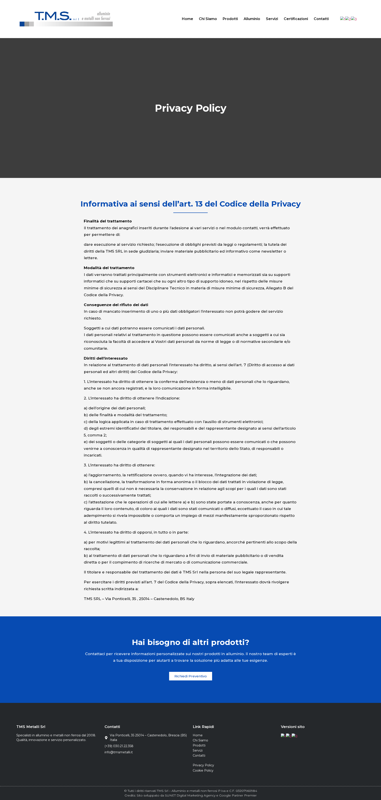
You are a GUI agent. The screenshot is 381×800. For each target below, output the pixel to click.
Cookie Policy (203, 770)
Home (187, 19)
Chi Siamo (208, 19)
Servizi (272, 19)
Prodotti (230, 19)
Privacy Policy (203, 765)
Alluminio (252, 19)
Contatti (321, 19)
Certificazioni (296, 19)
